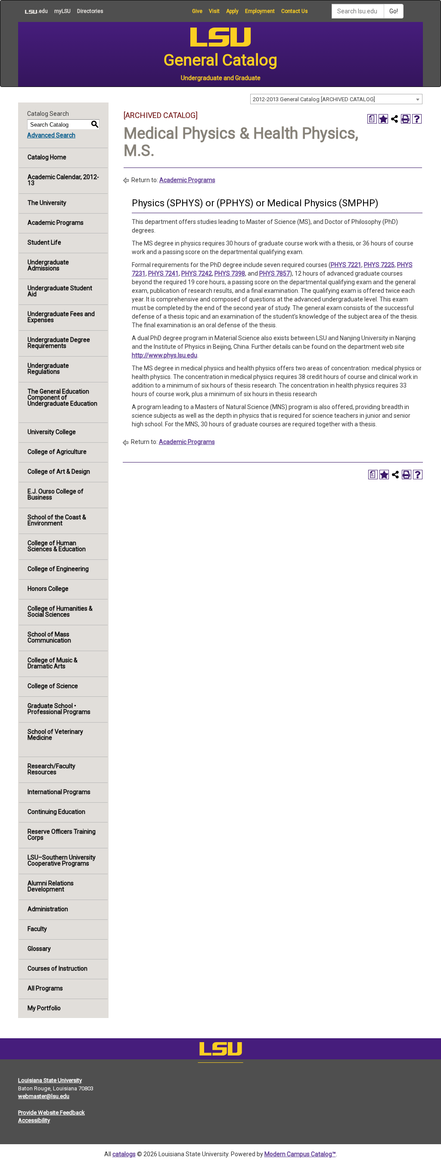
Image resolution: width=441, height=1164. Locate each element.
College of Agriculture (57, 451)
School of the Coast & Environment (57, 520)
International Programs (59, 791)
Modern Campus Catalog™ (300, 1154)
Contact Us (294, 11)
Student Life (44, 242)
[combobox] (336, 99)
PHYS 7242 (196, 273)
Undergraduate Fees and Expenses (61, 316)
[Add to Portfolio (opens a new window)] (383, 119)
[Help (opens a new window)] (417, 119)
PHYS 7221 (346, 264)
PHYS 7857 (274, 273)
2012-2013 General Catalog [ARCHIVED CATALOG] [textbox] (314, 99)
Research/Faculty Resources (51, 769)
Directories (90, 11)
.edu (33, 11)
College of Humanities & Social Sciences (60, 611)
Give (197, 11)
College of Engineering (58, 568)
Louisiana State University (50, 1080)
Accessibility (34, 1120)
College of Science (53, 686)
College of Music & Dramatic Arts (53, 663)
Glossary (39, 948)
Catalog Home (47, 157)
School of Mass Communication (49, 637)
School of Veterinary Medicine (55, 734)
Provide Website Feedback (51, 1112)
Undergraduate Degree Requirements (59, 342)
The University (47, 202)
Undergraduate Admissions (48, 265)
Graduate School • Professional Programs (59, 708)
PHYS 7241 (163, 273)
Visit (214, 11)
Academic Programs (56, 222)
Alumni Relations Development (51, 886)
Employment (260, 11)
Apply (232, 11)
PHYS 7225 (379, 264)
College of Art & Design (59, 471)
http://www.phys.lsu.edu (164, 355)
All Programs (45, 988)
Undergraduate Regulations (48, 368)
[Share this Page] (394, 119)
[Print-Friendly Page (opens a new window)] (405, 119)
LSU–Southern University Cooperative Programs (62, 860)
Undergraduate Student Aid (60, 291)
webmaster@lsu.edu (43, 1096)
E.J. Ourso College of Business (56, 494)
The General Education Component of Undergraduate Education (62, 397)
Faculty (37, 928)
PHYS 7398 (229, 273)
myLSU (62, 11)
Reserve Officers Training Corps (62, 834)
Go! (393, 11)
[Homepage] (220, 1050)
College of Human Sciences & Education (57, 546)
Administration (48, 909)
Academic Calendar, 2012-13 (63, 180)
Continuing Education (56, 811)
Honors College (48, 588)
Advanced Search (51, 135)
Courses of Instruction (57, 968)
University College (52, 431)
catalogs (124, 1154)
